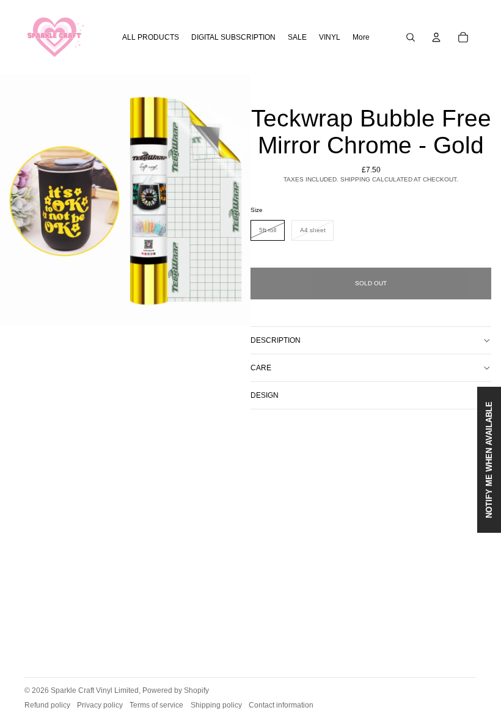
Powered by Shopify (175, 690)
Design (264, 395)
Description (275, 340)
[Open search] (410, 37)
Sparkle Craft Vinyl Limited (95, 690)
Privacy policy (100, 705)
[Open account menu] (436, 37)
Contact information (281, 705)
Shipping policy (216, 705)
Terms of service (156, 705)
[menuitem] (361, 37)
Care (260, 368)
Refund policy (47, 705)
